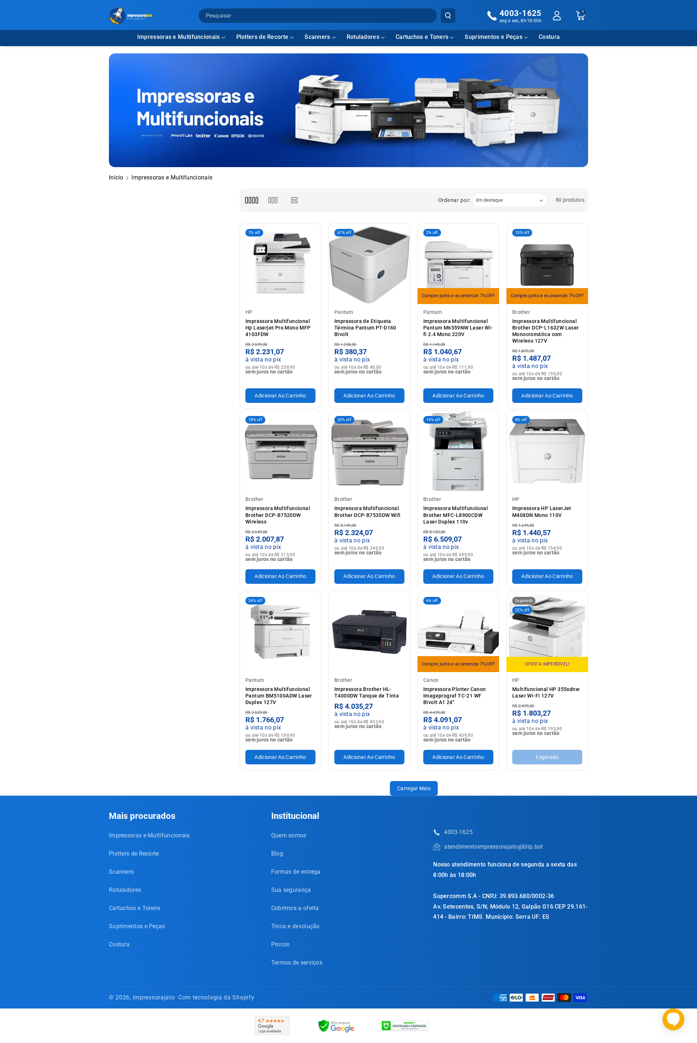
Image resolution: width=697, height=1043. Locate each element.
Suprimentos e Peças (493, 36)
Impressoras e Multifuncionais (178, 36)
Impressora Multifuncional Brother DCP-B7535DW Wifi (367, 511)
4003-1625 (458, 832)
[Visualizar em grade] (251, 200)
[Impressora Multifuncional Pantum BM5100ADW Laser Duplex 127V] (280, 631)
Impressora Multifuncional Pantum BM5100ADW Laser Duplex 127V (278, 695)
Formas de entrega (296, 871)
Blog (277, 853)
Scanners (317, 36)
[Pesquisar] (448, 15)
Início (116, 177)
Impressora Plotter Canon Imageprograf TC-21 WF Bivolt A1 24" (454, 695)
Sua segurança (291, 889)
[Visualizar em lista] (294, 200)
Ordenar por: (454, 200)
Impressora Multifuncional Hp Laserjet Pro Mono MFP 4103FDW (278, 327)
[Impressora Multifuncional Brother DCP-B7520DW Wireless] (280, 451)
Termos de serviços (296, 962)
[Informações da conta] (557, 16)
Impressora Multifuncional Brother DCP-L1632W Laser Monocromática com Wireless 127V (545, 331)
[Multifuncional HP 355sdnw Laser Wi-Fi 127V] (547, 631)
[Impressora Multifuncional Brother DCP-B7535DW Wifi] (369, 451)
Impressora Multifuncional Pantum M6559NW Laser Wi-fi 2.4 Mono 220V (458, 327)
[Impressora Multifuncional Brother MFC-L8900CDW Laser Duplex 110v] (458, 451)
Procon (280, 944)
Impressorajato (154, 997)
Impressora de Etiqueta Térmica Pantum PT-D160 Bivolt (365, 327)
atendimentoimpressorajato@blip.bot (493, 846)
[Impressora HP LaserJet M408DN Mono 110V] (547, 451)
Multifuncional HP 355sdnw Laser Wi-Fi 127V (545, 692)
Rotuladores (363, 36)
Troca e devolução (295, 926)
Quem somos (288, 835)
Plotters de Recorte (262, 36)
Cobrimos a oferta (295, 908)
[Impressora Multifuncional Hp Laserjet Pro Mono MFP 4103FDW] (280, 263)
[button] (181, 37)
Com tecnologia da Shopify (216, 997)
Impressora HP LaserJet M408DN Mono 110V (541, 511)
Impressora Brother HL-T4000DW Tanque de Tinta (366, 692)
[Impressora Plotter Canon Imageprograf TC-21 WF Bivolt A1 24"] (458, 631)
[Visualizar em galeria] (273, 200)
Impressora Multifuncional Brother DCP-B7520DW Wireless (277, 514)
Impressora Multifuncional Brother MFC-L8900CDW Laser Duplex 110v (455, 514)
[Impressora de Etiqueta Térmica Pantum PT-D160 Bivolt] (369, 263)
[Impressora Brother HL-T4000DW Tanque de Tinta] (369, 631)
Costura (119, 944)
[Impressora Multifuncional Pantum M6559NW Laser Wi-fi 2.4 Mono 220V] (458, 263)
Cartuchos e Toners (422, 36)
